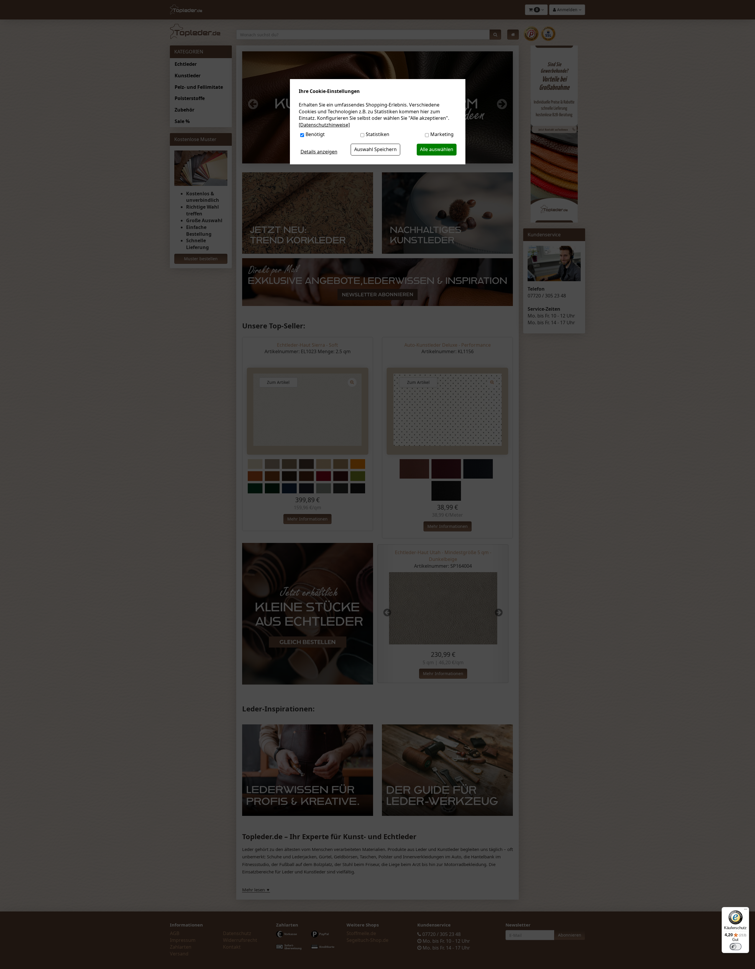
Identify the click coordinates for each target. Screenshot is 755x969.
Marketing (442, 134)
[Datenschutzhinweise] (324, 125)
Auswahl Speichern (375, 149)
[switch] (735, 946)
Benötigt (315, 134)
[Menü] (745, 910)
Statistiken (377, 134)
